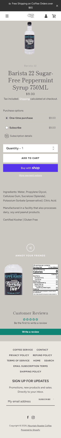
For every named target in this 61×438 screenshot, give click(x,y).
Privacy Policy (19, 355)
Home (37, 360)
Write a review (30, 331)
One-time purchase (21, 117)
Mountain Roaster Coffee (39, 425)
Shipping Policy (30, 371)
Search (49, 360)
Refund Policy (42, 355)
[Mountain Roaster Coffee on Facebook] (27, 417)
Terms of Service (18, 360)
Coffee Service (23, 349)
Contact (42, 349)
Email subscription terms (30, 366)
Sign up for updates (30, 381)
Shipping (24, 98)
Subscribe (15, 127)
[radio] (6, 118)
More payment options (30, 175)
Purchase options (13, 110)
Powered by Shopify (30, 430)
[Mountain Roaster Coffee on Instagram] (33, 417)
